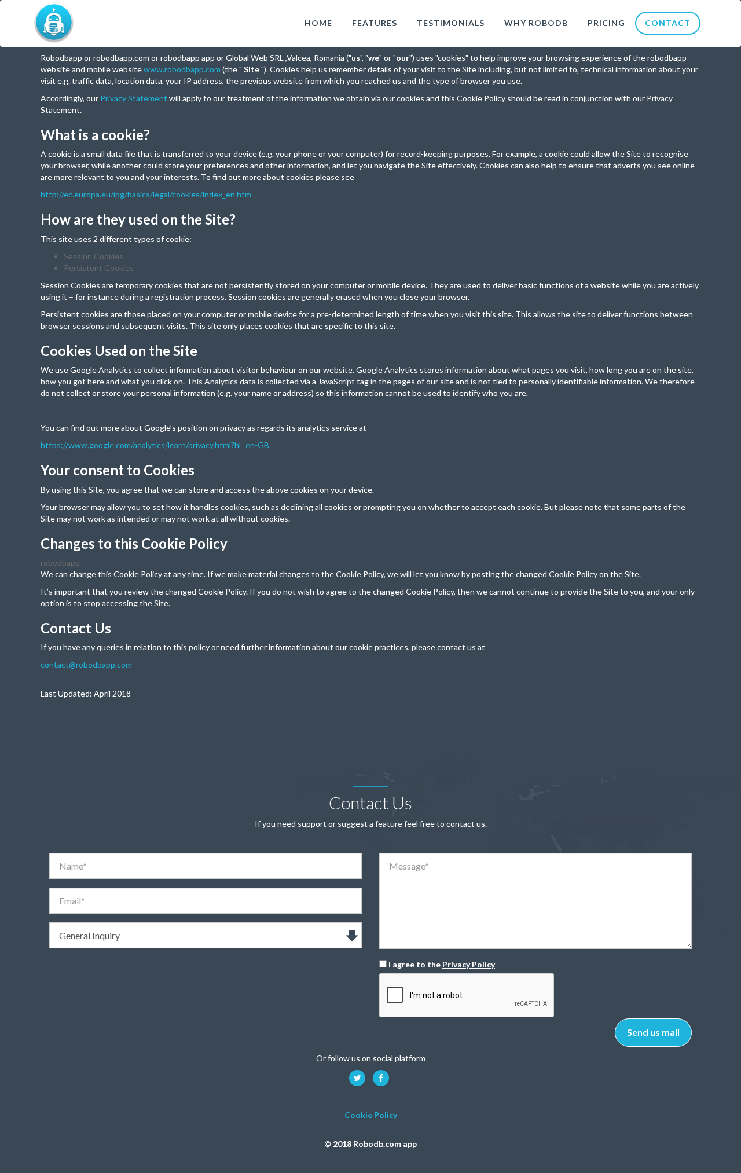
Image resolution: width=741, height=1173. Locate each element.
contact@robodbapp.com (86, 664)
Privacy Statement (133, 98)
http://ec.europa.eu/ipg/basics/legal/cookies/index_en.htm (146, 194)
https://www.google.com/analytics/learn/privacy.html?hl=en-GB (155, 445)
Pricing (606, 23)
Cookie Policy (370, 1115)
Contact (668, 23)
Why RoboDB (536, 23)
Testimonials (451, 23)
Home (318, 23)
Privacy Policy (468, 964)
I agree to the (441, 964)
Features (374, 23)
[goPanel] (54, 22)
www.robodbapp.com (182, 69)
